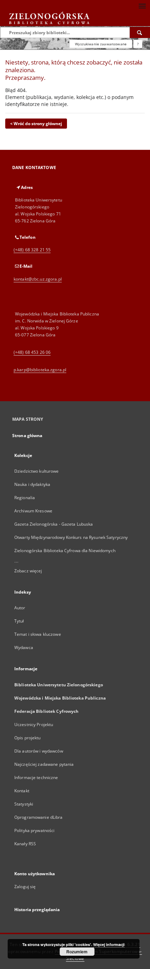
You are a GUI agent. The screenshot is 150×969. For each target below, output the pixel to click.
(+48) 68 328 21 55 (32, 250)
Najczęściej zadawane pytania (44, 764)
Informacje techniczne (36, 777)
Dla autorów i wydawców (38, 751)
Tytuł (19, 621)
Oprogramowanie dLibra (38, 817)
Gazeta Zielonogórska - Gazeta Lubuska (53, 524)
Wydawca (23, 647)
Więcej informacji (109, 944)
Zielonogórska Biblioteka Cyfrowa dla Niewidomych (64, 551)
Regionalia (24, 498)
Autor (19, 608)
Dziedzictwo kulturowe (36, 471)
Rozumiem (77, 951)
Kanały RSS (25, 844)
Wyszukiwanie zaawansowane (101, 43)
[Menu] (142, 5)
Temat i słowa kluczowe (37, 634)
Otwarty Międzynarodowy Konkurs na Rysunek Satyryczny (71, 537)
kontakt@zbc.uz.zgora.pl (38, 279)
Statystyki (23, 804)
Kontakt (21, 791)
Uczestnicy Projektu (33, 724)
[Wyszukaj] (140, 32)
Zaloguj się (25, 887)
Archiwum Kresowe (33, 511)
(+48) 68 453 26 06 (32, 352)
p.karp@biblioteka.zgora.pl (40, 370)
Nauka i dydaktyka (32, 484)
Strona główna (27, 435)
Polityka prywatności (34, 830)
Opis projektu (27, 738)
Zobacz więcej (28, 571)
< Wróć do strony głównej (36, 124)
